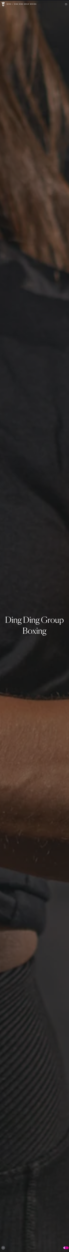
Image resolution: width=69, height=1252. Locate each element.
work (9, 4)
